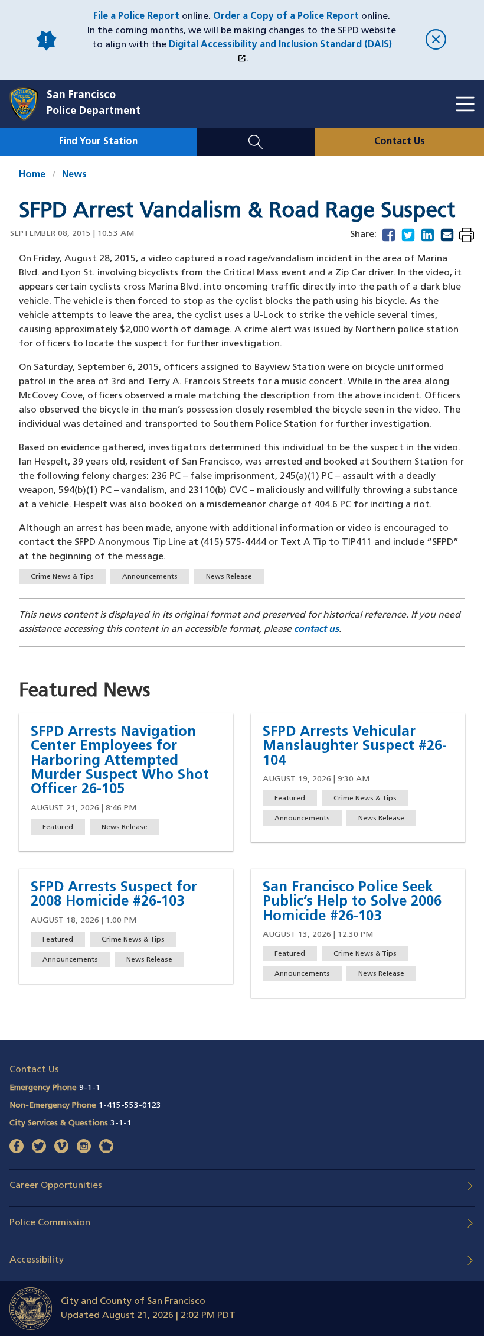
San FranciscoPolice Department (93, 103)
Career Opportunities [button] (55, 1185)
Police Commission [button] (49, 1223)
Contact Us (399, 142)
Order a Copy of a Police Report (286, 16)
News (74, 175)
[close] (436, 40)
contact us (316, 629)
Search (256, 134)
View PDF (466, 236)
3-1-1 (121, 1123)
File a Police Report (136, 16)
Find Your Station (98, 142)
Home (32, 175)
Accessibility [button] (36, 1260)
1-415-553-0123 (130, 1105)
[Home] (28, 104)
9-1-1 (89, 1087)
